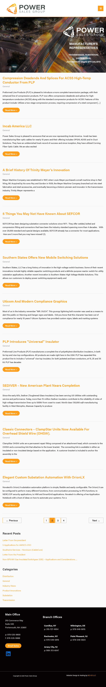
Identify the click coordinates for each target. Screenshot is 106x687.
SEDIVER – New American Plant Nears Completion (41, 385)
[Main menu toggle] (100, 8)
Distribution (8, 576)
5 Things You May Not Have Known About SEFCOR (41, 213)
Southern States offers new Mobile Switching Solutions (45, 257)
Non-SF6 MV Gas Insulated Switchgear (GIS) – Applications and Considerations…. (40, 559)
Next (96, 520)
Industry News (9, 585)
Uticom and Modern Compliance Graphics (35, 301)
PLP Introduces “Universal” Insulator (31, 341)
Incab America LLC (17, 125)
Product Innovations (12, 590)
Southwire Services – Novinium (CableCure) (23, 549)
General (6, 86)
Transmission (9, 599)
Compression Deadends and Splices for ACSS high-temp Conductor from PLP (47, 79)
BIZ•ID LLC (92, 675)
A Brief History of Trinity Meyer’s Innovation (36, 169)
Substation (7, 595)
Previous (12, 520)
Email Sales (13, 645)
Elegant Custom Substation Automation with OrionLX (44, 477)
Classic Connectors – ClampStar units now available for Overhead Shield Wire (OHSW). (46, 431)
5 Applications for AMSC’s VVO (17, 544)
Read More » (11, 110)
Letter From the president (14, 540)
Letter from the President (14, 554)
